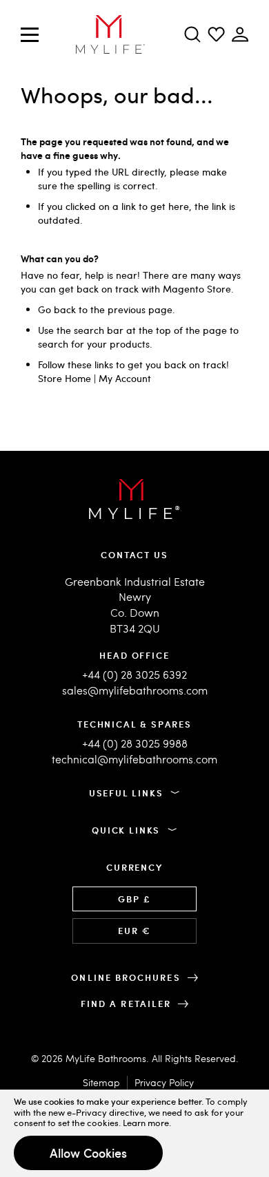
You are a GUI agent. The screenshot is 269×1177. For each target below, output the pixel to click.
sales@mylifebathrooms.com (135, 690)
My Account (125, 378)
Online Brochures (125, 977)
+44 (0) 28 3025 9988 (135, 743)
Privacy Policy (164, 1082)
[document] (134, 1133)
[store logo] (110, 34)
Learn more (146, 1122)
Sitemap (101, 1082)
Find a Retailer (126, 1003)
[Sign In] (216, 34)
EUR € (134, 930)
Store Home (64, 378)
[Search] (192, 34)
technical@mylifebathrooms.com (134, 759)
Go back (57, 309)
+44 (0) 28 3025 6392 (134, 674)
